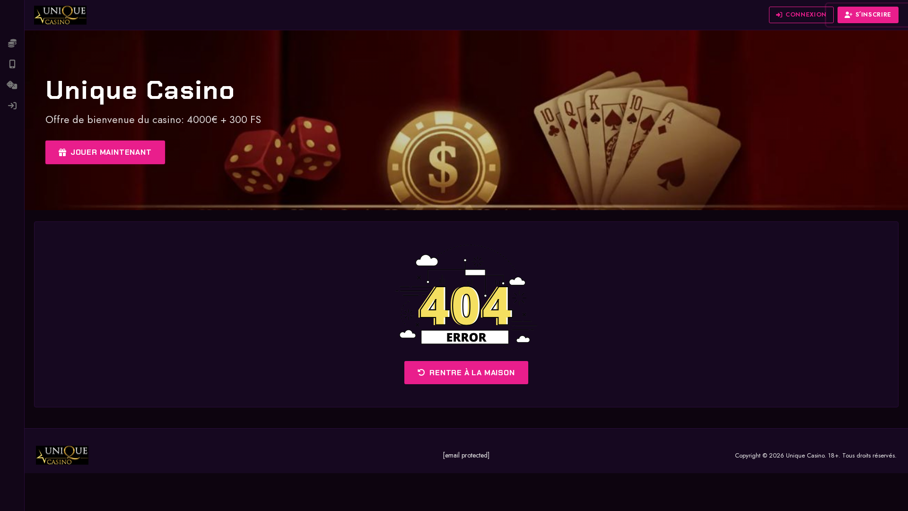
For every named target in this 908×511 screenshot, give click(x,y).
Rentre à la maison (472, 373)
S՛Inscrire (874, 14)
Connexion (806, 14)
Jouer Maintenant (111, 152)
